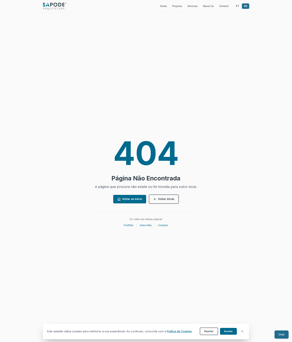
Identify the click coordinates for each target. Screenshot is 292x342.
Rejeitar (209, 331)
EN (245, 6)
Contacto (163, 225)
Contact (224, 6)
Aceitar (228, 331)
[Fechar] (242, 331)
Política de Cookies (179, 331)
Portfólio (128, 225)
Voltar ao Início (132, 199)
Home (163, 6)
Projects (177, 6)
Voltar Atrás (166, 199)
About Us (208, 6)
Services (192, 6)
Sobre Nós (146, 225)
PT (237, 6)
